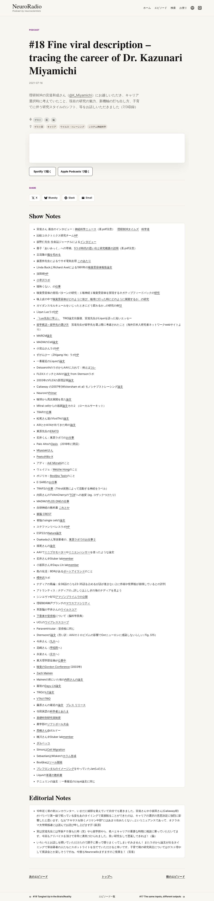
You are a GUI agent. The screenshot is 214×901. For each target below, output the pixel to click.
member (68, 558)
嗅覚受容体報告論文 (100, 267)
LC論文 (49, 692)
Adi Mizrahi (54, 463)
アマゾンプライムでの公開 (72, 596)
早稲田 (54, 647)
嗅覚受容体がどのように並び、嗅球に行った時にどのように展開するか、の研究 (101, 299)
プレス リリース (76, 705)
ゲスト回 (38, 126)
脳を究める (54, 254)
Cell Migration (56, 749)
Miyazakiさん (45, 450)
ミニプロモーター (55, 552)
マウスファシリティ (78, 603)
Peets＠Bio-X (45, 456)
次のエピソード (38, 876)
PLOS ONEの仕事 (58, 501)
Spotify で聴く (42, 171)
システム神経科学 (97, 126)
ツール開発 (55, 762)
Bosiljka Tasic (58, 475)
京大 (52, 654)
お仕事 (70, 437)
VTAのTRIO (43, 698)
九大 (52, 641)
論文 (49, 335)
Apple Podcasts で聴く (75, 171)
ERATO (54, 431)
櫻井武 (41, 577)
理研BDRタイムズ (128, 229)
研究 (157, 292)
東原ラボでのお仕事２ (82, 539)
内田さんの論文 (73, 679)
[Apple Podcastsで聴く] (200, 8)
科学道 (145, 229)
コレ (93, 367)
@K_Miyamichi (80, 95)
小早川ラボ (43, 280)
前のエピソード (175, 876)
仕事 (58, 286)
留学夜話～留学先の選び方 (53, 324)
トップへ (107, 876)
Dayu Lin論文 (53, 686)
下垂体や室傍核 (46, 615)
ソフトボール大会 (58, 724)
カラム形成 (69, 756)
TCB (72, 494)
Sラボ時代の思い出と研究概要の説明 (96, 248)
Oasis (54, 444)
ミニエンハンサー (79, 552)
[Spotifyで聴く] (192, 8)
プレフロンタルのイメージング (55, 768)
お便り (183, 7)
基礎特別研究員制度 (49, 717)
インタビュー (88, 241)
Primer (52, 393)
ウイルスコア (69, 609)
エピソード (160, 7)
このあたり (84, 261)
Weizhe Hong (61, 469)
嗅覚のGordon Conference (53, 666)
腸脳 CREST (44, 514)
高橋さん (42, 730)
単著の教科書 (54, 775)
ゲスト (38, 119)
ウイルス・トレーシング (72, 126)
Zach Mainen (45, 673)
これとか (64, 507)
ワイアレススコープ (57, 622)
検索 (173, 7)
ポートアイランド (74, 571)
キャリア (51, 126)
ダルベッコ (43, 743)
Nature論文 (55, 533)
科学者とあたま (59, 711)
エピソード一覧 (107, 896)
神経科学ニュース (85, 229)
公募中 (62, 660)
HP (76, 235)
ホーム (147, 7)
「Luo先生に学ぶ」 (48, 318)
